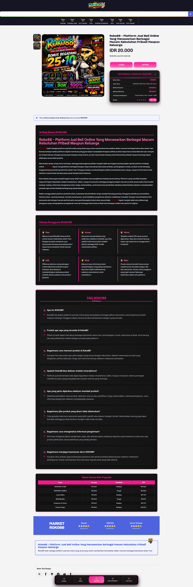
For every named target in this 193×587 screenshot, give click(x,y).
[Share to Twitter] (39, 574)
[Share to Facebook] (45, 574)
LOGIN (121, 65)
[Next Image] (102, 66)
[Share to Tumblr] (70, 574)
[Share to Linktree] (52, 574)
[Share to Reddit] (64, 574)
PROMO (64, 581)
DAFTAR (145, 65)
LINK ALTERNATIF (113, 581)
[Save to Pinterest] (58, 574)
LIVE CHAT (129, 581)
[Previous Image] (43, 66)
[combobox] (94, 14)
